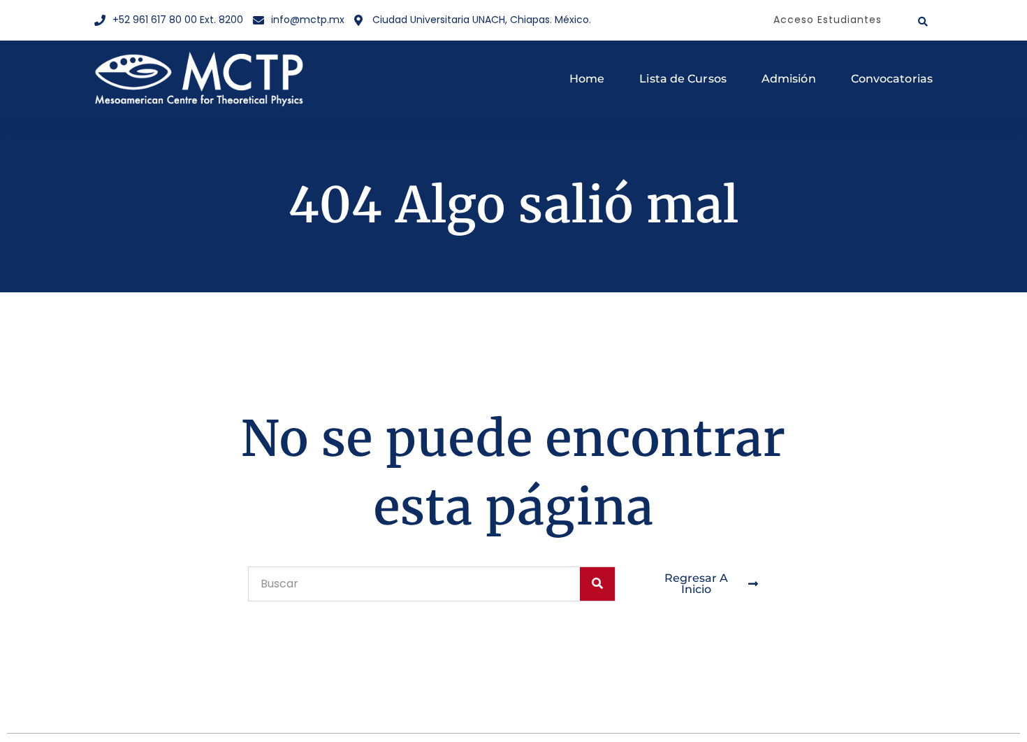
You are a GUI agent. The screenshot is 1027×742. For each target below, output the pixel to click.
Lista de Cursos (683, 78)
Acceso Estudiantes (827, 20)
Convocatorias (892, 78)
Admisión (789, 78)
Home (586, 78)
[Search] (597, 584)
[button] (923, 21)
